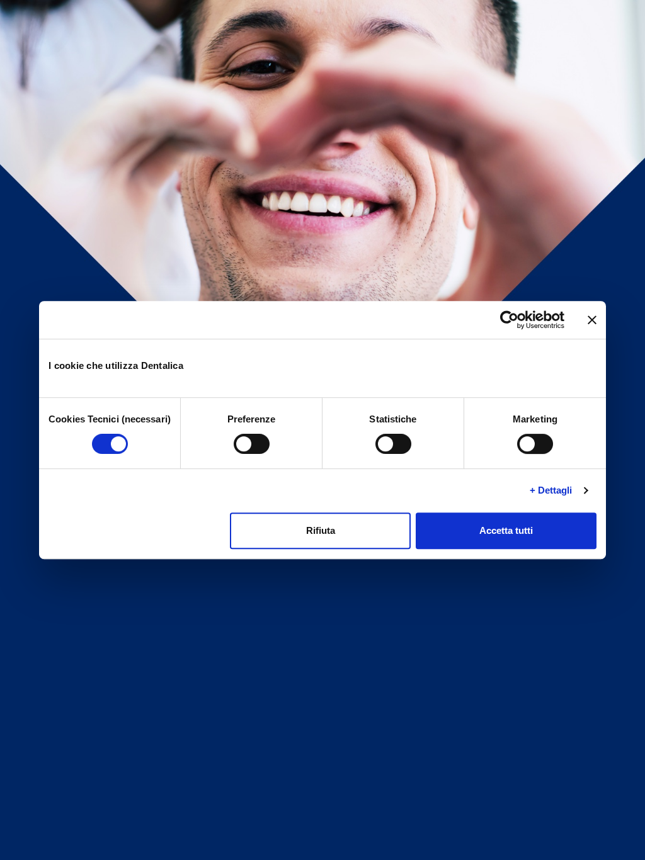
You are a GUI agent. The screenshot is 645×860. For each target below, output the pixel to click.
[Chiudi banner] (592, 319)
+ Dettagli (551, 490)
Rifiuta (320, 530)
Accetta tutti (506, 530)
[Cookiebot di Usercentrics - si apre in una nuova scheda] (509, 319)
